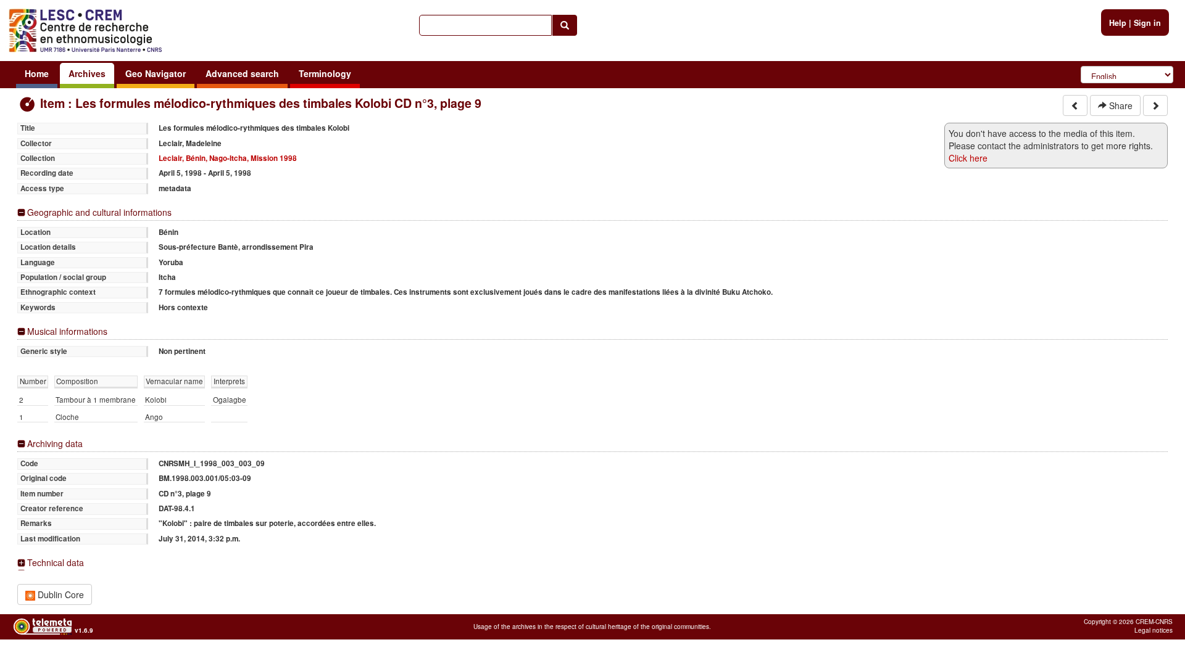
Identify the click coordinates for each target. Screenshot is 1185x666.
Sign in (1147, 22)
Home (37, 73)
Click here (968, 158)
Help (1117, 22)
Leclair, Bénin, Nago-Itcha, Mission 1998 (228, 158)
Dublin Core (59, 594)
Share (1120, 105)
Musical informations (67, 331)
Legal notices (1153, 630)
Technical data (55, 563)
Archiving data (55, 444)
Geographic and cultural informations (99, 212)
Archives (87, 73)
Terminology (325, 73)
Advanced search (242, 73)
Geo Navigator (155, 73)
